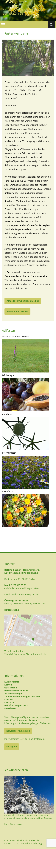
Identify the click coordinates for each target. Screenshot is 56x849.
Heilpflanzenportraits (16, 705)
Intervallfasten (9, 452)
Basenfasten (8, 491)
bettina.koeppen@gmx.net (24, 594)
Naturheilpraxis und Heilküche (23, 9)
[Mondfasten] (25, 433)
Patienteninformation (16, 690)
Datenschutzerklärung (30, 843)
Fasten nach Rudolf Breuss (15, 336)
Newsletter (10, 708)
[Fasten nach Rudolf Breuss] (25, 355)
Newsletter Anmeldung (18, 731)
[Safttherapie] (25, 394)
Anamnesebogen (13, 693)
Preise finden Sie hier (17, 311)
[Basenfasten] (25, 510)
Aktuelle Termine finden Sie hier (23, 301)
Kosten (8, 684)
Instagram (11, 746)
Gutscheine (10, 687)
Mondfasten (8, 414)
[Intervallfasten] (25, 472)
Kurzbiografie (11, 681)
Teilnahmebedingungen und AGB (22, 696)
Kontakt (8, 699)
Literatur (9, 702)
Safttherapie (8, 375)
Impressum (10, 843)
